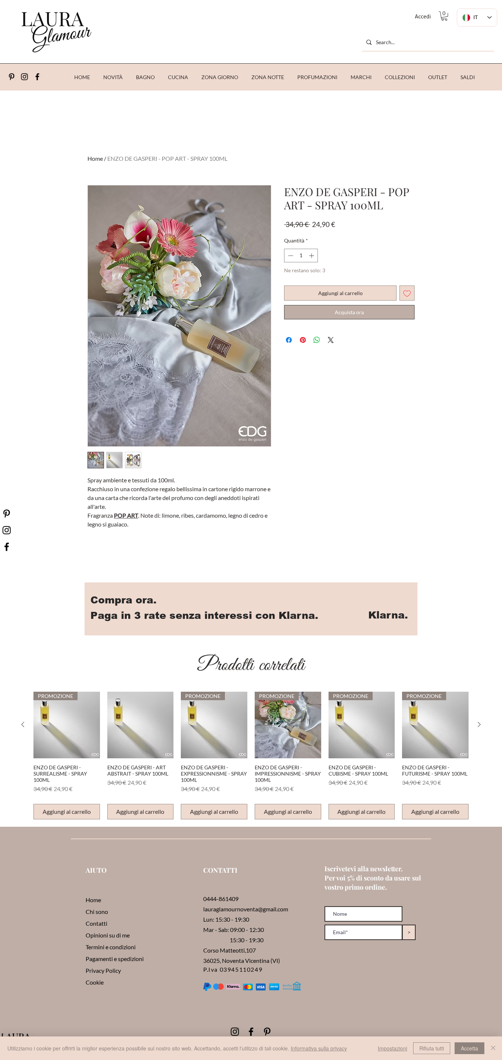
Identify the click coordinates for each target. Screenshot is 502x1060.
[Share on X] (330, 340)
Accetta (469, 1048)
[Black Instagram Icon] (234, 1031)
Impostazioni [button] (392, 1048)
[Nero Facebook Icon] (6, 546)
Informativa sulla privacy (319, 1048)
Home (95, 158)
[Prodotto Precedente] (22, 724)
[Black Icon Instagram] (24, 76)
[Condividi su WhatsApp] (316, 340)
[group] (251, 755)
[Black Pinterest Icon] (267, 1031)
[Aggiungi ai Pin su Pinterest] (302, 340)
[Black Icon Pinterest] (11, 76)
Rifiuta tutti (431, 1048)
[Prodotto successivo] (479, 724)
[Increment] (312, 255)
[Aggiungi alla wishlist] (407, 293)
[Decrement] (289, 255)
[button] (444, 16)
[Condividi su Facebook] (288, 340)
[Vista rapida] (140, 725)
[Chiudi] (493, 1048)
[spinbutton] (301, 255)
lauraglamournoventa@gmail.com (245, 908)
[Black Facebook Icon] (251, 1031)
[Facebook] (37, 76)
